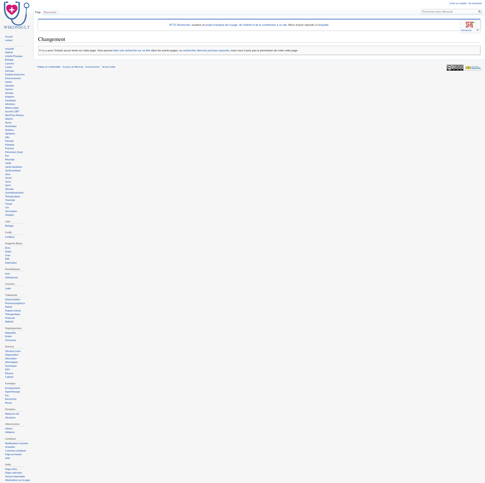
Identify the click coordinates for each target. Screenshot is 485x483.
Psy (7, 155)
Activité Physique (14, 56)
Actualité (9, 49)
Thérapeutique (12, 196)
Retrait (8, 307)
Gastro (8, 82)
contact (9, 40)
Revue (8, 403)
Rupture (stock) (13, 310)
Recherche (466, 30)
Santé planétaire (13, 167)
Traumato (10, 200)
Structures (10, 417)
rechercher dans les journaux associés (206, 50)
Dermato (9, 71)
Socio (8, 181)
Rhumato (10, 159)
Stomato (9, 189)
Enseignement (12, 388)
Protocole (10, 318)
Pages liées (11, 469)
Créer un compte (458, 3)
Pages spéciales (13, 472)
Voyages (9, 215)
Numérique (11, 126)
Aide (7, 458)
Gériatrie (9, 85)
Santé (8, 163)
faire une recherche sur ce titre (131, 50)
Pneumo (9, 148)
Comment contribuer (15, 450)
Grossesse (10, 340)
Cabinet (9, 377)
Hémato (9, 93)
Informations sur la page (17, 480)
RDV (7, 369)
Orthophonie (11, 277)
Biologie (9, 60)
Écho (7, 248)
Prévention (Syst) (14, 152)
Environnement (13, 78)
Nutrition (9, 130)
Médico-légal (12, 108)
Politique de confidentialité (48, 67)
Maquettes (10, 333)
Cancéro (9, 63)
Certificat (9, 237)
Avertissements (92, 67)
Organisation (11, 354)
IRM (7, 259)
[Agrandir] (477, 30)
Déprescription (12, 299)
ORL (7, 137)
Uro (7, 207)
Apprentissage (12, 391)
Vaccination (11, 211)
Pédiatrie (9, 145)
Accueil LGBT (12, 111)
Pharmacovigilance (15, 303)
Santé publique (13, 170)
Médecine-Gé (12, 414)
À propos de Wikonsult (73, 67)
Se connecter (475, 3)
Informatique (11, 362)
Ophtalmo (10, 133)
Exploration (11, 262)
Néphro (9, 119)
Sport (8, 185)
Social (8, 178)
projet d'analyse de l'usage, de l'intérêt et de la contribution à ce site (246, 24)
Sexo (7, 174)
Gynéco (9, 89)
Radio (8, 251)
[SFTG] (470, 24)
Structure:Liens (13, 351)
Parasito (9, 141)
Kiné (7, 273)
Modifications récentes (16, 443)
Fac (7, 395)
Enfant (8, 336)
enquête (324, 24)
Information (11, 358)
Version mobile (108, 67)
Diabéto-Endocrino (15, 74)
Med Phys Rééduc (14, 115)
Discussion (50, 12)
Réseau (9, 373)
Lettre (8, 288)
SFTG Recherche (179, 24)
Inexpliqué (10, 100)
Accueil (9, 36)
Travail (8, 204)
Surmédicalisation (14, 192)
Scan (7, 255)
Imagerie (9, 96)
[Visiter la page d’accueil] (17, 15)
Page (38, 12)
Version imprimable (15, 476)
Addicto (9, 52)
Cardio (8, 67)
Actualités (10, 447)
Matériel (9, 321)
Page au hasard (13, 454)
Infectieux (10, 104)
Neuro (8, 122)
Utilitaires (10, 432)
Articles (9, 428)
